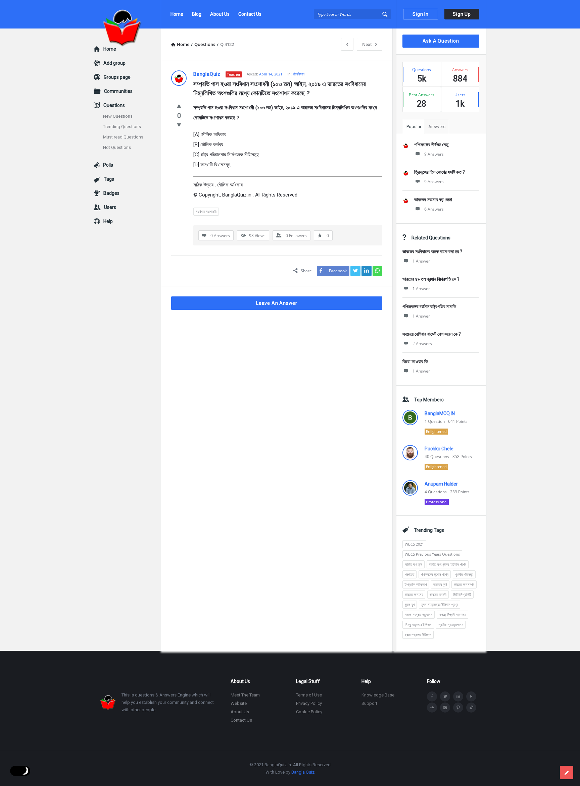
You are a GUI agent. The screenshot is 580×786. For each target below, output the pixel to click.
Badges (111, 193)
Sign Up (462, 14)
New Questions (118, 116)
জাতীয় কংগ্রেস (413, 564)
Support (369, 703)
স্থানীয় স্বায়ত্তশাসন (450, 624)
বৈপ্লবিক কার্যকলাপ (416, 584)
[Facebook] (432, 696)
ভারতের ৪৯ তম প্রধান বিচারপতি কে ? (431, 279)
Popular (413, 126)
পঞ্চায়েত (409, 574)
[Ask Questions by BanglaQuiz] (127, 14)
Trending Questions (122, 126)
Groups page (117, 77)
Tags (109, 179)
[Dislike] (179, 125)
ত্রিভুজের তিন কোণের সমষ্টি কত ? (439, 172)
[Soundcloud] (432, 708)
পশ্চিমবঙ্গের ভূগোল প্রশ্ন (434, 574)
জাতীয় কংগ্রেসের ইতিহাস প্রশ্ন (447, 564)
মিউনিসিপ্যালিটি (462, 594)
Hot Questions (117, 147)
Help (108, 221)
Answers (436, 126)
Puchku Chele (439, 448)
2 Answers (422, 343)
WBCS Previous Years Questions (432, 554)
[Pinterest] (458, 708)
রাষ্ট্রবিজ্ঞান (298, 73)
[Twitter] (445, 696)
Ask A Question (441, 41)
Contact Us (249, 14)
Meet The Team (245, 694)
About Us (220, 14)
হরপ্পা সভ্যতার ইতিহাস (418, 634)
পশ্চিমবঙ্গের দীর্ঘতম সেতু (431, 144)
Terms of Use (309, 694)
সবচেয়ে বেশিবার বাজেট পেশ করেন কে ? (431, 334)
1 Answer (421, 261)
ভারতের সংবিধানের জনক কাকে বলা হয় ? (432, 251)
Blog (196, 14)
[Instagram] (445, 708)
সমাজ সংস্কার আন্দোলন (418, 614)
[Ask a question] (566, 772)
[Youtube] (471, 696)
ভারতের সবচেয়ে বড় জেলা (433, 199)
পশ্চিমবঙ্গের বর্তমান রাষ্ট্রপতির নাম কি (429, 306)
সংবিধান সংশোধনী (206, 211)
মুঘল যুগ (410, 604)
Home (177, 14)
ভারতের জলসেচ (414, 594)
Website (239, 703)
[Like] (179, 106)
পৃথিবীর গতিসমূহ (464, 574)
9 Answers (434, 154)
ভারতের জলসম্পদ (464, 584)
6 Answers (434, 209)
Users (110, 207)
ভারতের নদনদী (438, 594)
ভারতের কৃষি (440, 584)
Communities (118, 91)
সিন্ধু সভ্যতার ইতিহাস (418, 624)
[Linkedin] (458, 696)
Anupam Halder (441, 484)
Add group (114, 63)
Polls (108, 165)
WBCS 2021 (414, 544)
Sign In (421, 14)
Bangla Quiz (303, 772)
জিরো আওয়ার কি (415, 361)
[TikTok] (471, 708)
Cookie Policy (309, 711)
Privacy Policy (309, 703)
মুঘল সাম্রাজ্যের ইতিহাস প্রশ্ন (439, 604)
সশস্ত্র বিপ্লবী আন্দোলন (452, 614)
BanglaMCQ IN (440, 413)
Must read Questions (123, 136)
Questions (114, 105)
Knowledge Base (377, 694)
